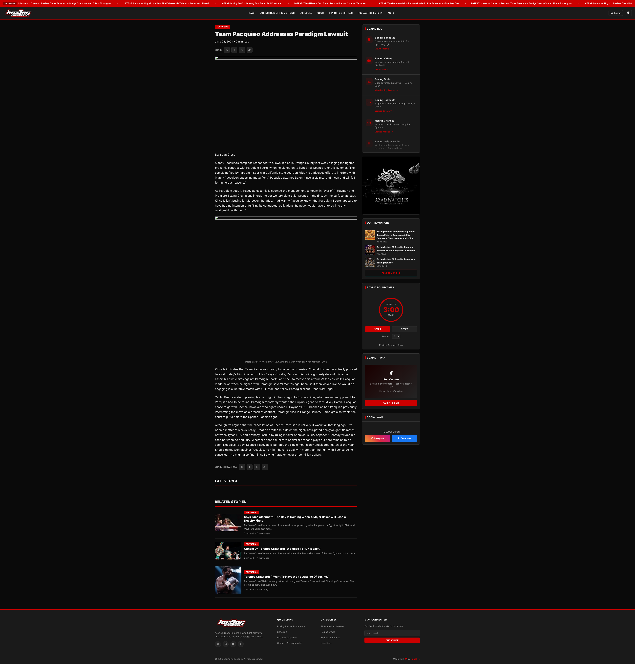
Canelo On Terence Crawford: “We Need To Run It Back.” (282, 548)
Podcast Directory (370, 13)
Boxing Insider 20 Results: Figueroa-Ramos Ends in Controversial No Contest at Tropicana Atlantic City (396, 235)
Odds (320, 13)
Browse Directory (383, 111)
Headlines (326, 643)
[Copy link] (250, 50)
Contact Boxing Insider (289, 643)
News (251, 13)
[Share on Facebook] (234, 50)
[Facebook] (241, 644)
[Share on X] (227, 50)
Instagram (379, 438)
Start (377, 329)
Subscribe (392, 640)
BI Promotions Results (332, 626)
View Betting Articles (385, 90)
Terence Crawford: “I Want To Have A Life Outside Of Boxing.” (286, 576)
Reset (404, 329)
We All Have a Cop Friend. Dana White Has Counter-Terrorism (330, 3)
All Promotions (391, 273)
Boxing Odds (328, 631)
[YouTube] (233, 644)
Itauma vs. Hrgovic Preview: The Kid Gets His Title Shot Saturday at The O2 (166, 3)
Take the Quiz (391, 403)
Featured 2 (223, 27)
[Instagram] (226, 644)
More (391, 13)
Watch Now (380, 69)
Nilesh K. (415, 659)
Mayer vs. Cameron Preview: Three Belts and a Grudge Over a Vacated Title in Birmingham (61, 3)
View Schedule (382, 48)
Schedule (306, 13)
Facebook (406, 438)
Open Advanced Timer (392, 345)
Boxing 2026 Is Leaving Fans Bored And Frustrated (251, 3)
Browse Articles (383, 131)
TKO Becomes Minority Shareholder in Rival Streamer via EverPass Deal (418, 3)
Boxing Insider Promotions (277, 13)
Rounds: (386, 336)
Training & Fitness (341, 13)
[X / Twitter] (218, 644)
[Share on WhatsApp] (242, 50)
